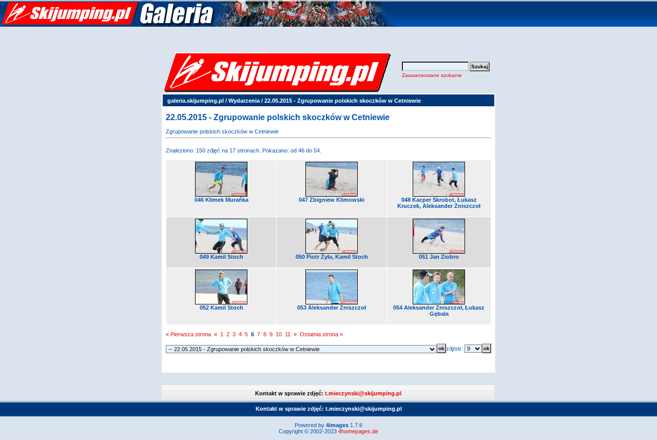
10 (279, 334)
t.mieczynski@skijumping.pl (363, 393)
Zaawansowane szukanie (432, 75)
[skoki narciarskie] (197, 25)
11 (288, 334)
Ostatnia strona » (321, 334)
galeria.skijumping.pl (195, 101)
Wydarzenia (244, 101)
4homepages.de (358, 431)
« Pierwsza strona (188, 334)
